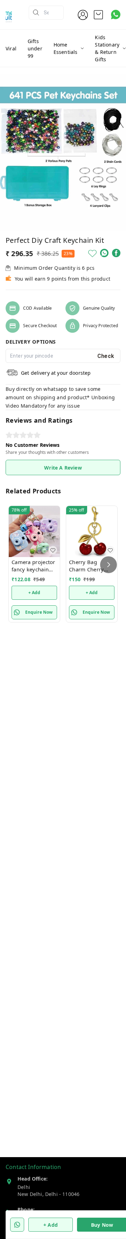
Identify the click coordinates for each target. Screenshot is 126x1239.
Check (106, 356)
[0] (98, 14)
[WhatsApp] (104, 253)
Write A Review (63, 467)
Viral (11, 48)
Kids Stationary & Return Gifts (107, 48)
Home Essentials (66, 48)
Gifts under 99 (35, 48)
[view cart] (98, 14)
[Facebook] (116, 253)
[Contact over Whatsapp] (115, 14)
